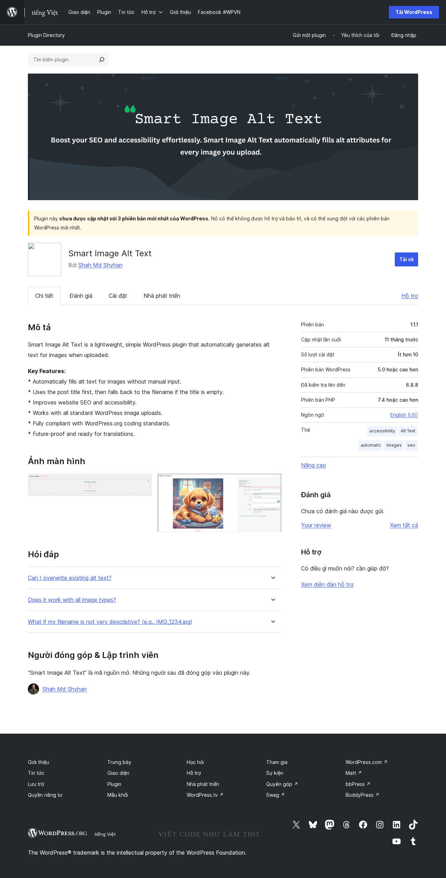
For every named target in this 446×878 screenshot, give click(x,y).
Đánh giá (81, 295)
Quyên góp (282, 784)
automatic (371, 445)
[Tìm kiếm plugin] (102, 60)
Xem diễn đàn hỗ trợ (327, 584)
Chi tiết (44, 295)
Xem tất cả (404, 525)
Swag (275, 795)
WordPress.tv (205, 795)
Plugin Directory (46, 35)
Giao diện (118, 773)
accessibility (382, 430)
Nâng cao (313, 465)
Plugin (114, 784)
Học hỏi (195, 762)
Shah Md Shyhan (100, 265)
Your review (316, 525)
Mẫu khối (117, 795)
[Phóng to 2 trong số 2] (272, 482)
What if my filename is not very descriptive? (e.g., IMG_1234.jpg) (110, 622)
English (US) (404, 415)
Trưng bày (119, 762)
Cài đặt (118, 295)
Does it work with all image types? (72, 600)
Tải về (406, 259)
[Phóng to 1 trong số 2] (142, 482)
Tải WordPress (413, 12)
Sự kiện (274, 773)
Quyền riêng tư (45, 795)
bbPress (358, 784)
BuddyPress (362, 795)
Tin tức (36, 773)
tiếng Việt (105, 834)
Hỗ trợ (409, 295)
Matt (354, 773)
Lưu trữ (36, 784)
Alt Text (408, 430)
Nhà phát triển (162, 295)
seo (411, 445)
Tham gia (276, 762)
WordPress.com (367, 762)
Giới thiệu (38, 762)
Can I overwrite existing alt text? (70, 578)
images (394, 445)
